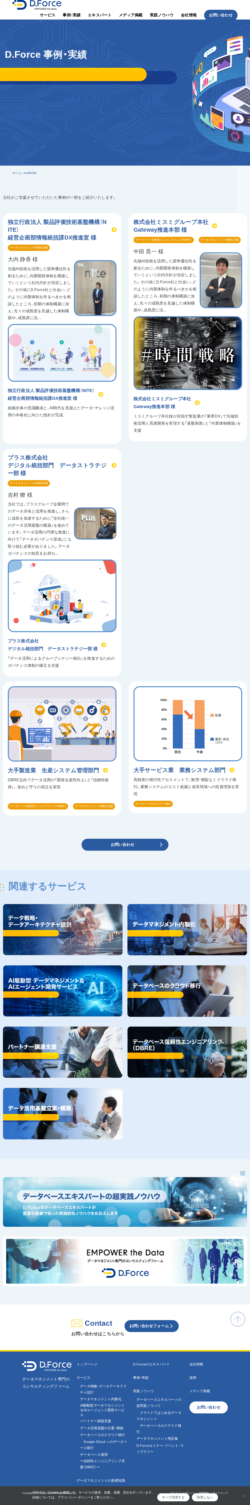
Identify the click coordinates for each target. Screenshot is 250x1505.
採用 (192, 1378)
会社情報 (189, 15)
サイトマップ (220, 1493)
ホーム (16, 173)
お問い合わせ (221, 15)
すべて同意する (173, 1497)
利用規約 (204, 1493)
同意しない (205, 1497)
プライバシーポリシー (182, 1493)
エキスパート (100, 15)
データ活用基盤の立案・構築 (101, 1428)
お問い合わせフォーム (149, 1326)
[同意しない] (243, 1495)
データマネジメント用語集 (157, 1438)
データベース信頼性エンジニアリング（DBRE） (163, 239)
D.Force (47, 1493)
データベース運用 (102, 1461)
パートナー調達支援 (95, 1421)
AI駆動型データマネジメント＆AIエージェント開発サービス (102, 1410)
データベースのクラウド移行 (153, 803)
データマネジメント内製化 (101, 1399)
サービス (48, 15)
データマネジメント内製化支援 (29, 247)
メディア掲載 (131, 15)
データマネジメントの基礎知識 (101, 1480)
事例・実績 (72, 15)
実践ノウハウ (162, 15)
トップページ (87, 1364)
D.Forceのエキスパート (151, 1364)
